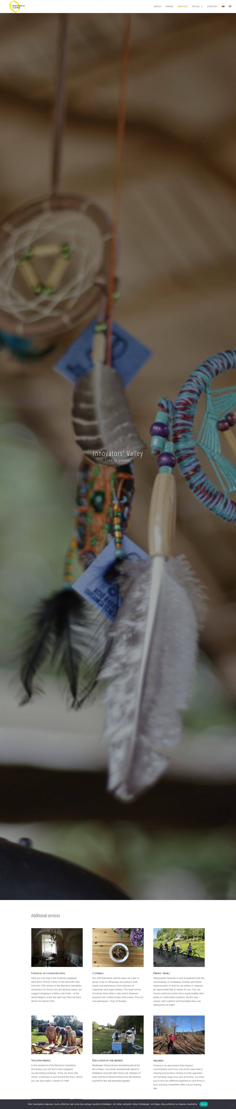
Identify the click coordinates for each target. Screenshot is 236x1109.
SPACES (169, 7)
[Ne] (232, 1104)
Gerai (203, 1104)
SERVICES (183, 7)
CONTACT (212, 7)
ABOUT (158, 7)
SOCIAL (196, 7)
